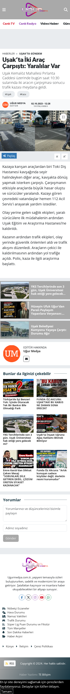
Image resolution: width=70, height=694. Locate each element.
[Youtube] (42, 597)
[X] (28, 597)
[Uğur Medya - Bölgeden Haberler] (34, 10)
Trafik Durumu (16, 620)
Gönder (11, 538)
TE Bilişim (45, 674)
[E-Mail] (26, 359)
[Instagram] (35, 597)
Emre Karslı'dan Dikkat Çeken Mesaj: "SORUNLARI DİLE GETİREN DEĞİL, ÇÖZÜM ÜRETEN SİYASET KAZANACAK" (17, 478)
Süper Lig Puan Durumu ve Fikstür (28, 624)
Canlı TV (9, 23)
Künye (10, 646)
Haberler (8, 53)
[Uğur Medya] (11, 353)
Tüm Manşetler (16, 628)
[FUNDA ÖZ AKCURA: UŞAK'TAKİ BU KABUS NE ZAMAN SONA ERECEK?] (52, 388)
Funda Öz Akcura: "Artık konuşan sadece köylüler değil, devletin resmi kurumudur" (52, 475)
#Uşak (8, 94)
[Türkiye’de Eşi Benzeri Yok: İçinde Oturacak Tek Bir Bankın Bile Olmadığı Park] (18, 388)
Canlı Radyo (27, 23)
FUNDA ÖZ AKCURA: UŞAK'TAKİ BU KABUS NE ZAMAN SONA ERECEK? (50, 404)
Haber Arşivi (14, 636)
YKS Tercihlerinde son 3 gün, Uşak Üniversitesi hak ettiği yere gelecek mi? (17, 439)
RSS (11, 663)
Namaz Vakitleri (17, 616)
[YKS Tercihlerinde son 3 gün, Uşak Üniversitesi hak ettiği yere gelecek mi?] (18, 423)
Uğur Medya (32, 351)
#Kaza (23, 94)
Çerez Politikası (43, 646)
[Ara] (66, 10)
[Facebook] (22, 597)
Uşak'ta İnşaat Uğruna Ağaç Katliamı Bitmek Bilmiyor (50, 437)
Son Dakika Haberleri (20, 632)
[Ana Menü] (4, 10)
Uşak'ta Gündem (30, 53)
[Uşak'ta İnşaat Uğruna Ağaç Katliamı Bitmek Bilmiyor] (52, 423)
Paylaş (11, 155)
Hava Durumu (16, 612)
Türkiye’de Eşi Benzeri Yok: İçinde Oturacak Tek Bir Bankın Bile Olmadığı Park (16, 404)
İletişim (23, 646)
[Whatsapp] (48, 597)
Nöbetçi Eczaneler (18, 608)
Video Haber (49, 23)
